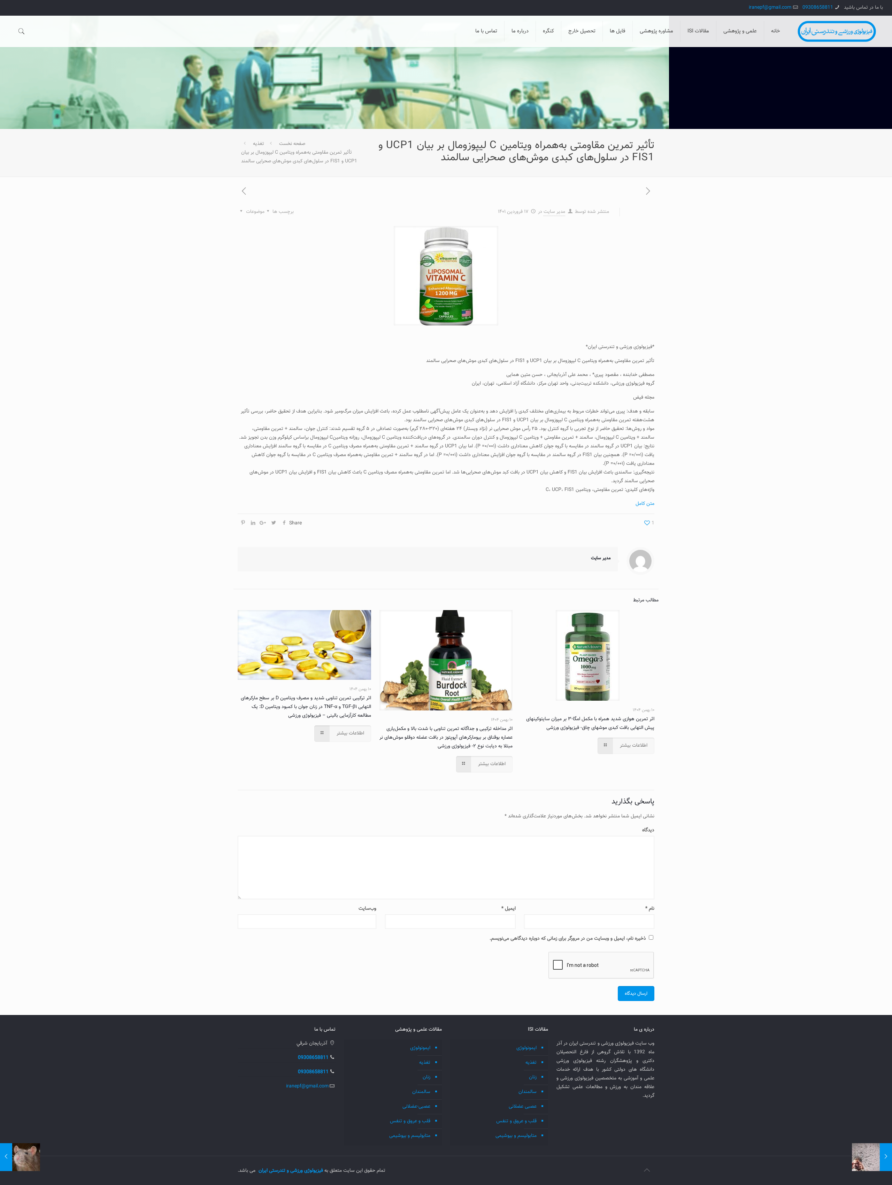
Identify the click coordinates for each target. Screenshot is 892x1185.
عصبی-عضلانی (416, 1106)
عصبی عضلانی (523, 1106)
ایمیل (508, 909)
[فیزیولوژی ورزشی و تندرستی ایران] (837, 31)
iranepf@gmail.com (770, 7)
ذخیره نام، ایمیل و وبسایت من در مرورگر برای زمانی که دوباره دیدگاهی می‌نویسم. (568, 938)
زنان (533, 1077)
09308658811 (817, 7)
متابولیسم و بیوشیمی (516, 1136)
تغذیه (258, 144)
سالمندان (527, 1092)
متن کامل (645, 504)
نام (649, 909)
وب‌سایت (367, 909)
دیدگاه (648, 830)
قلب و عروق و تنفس (516, 1121)
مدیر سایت (554, 212)
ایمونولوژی (526, 1048)
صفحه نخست (292, 144)
